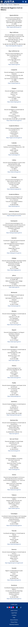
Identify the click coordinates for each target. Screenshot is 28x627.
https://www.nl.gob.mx (14, 360)
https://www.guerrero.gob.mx (14, 253)
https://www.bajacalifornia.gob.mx (14, 45)
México (5, 4)
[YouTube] (9, 607)
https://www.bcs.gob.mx (14, 64)
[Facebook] (11, 607)
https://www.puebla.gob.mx (14, 396)
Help (14, 617)
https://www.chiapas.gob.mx (14, 102)
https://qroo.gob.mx (14, 433)
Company (14, 615)
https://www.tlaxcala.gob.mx (14, 544)
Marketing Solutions (14, 624)
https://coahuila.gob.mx (14, 155)
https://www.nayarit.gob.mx (14, 341)
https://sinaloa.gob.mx (14, 469)
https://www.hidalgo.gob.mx (14, 270)
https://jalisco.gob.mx (14, 287)
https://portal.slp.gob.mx (14, 450)
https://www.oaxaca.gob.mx (14, 377)
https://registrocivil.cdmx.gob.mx (14, 137)
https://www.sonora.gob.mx (14, 489)
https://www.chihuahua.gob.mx (14, 120)
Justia (2, 4)
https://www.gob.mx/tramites (14, 215)
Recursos (10, 4)
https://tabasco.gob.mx (14, 508)
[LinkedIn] (7, 607)
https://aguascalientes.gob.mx (14, 27)
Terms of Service (14, 619)
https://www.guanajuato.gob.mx (14, 232)
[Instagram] (13, 607)
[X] (19, 607)
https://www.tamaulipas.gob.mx (14, 525)
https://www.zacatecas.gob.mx (14, 598)
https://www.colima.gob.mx (14, 172)
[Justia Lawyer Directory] (20, 607)
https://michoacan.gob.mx (14, 306)
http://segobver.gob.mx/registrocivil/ (14, 563)
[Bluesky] (17, 607)
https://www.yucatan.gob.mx (14, 580)
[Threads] (15, 607)
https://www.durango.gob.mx (14, 189)
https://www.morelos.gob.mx (14, 324)
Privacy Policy (14, 622)
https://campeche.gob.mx (14, 83)
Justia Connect (14, 610)
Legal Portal (14, 612)
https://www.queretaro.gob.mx (14, 415)
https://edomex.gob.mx (14, 206)
